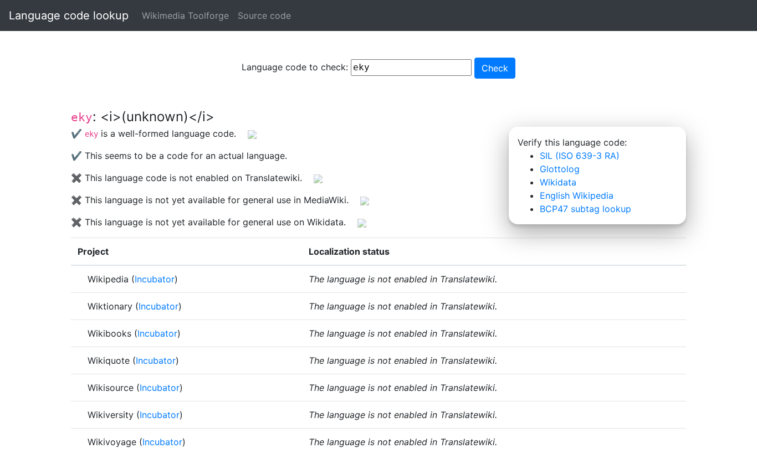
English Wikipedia (576, 195)
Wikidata (558, 182)
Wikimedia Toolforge (185, 15)
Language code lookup (69, 15)
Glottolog (560, 168)
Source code (264, 15)
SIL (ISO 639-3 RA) (580, 155)
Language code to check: (296, 67)
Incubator (155, 279)
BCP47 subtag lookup (585, 208)
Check (495, 68)
